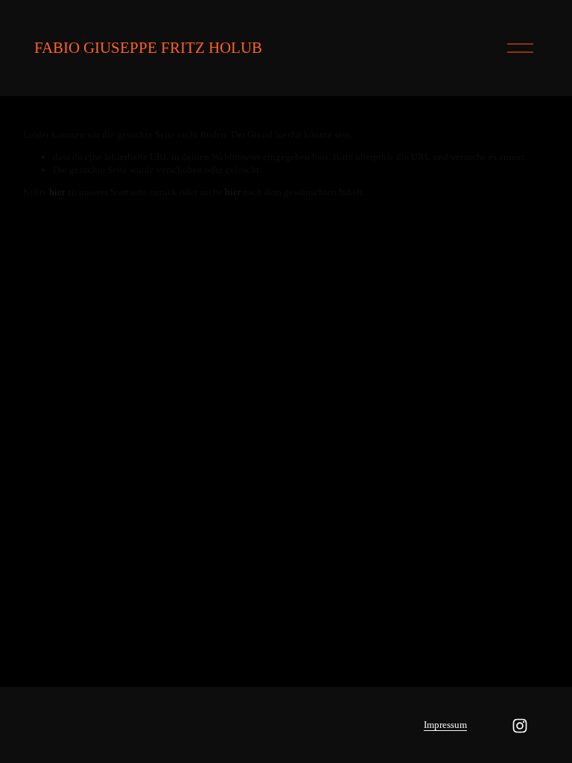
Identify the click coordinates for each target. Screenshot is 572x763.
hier (57, 191)
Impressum (445, 724)
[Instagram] (519, 725)
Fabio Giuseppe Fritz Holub (148, 48)
